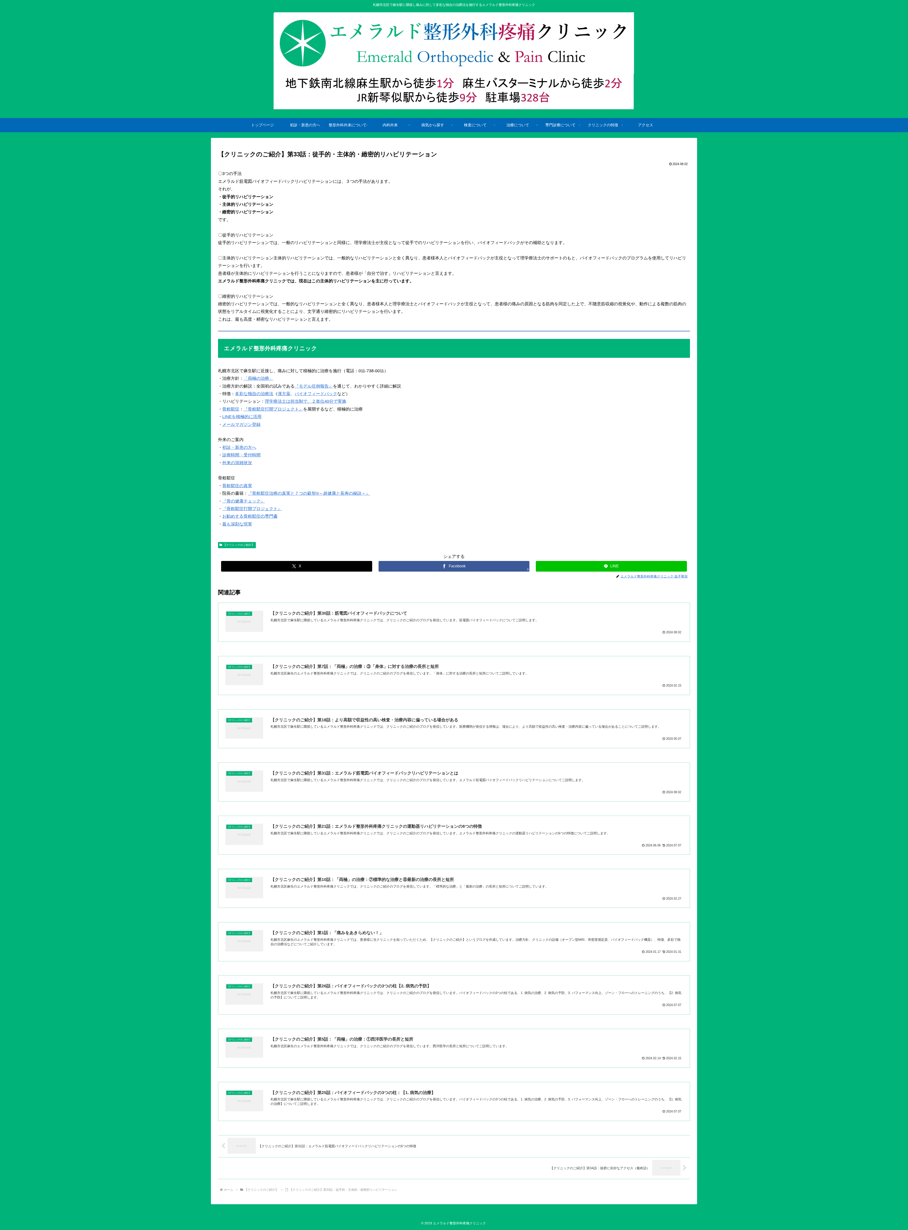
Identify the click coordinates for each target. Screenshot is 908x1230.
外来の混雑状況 (237, 462)
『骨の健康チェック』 (243, 501)
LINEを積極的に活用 (242, 416)
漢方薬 (284, 393)
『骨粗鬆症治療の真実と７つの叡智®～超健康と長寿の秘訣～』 (309, 493)
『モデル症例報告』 (314, 386)
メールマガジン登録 (241, 424)
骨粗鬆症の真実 (237, 485)
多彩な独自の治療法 (254, 393)
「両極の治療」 (258, 378)
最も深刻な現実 (237, 524)
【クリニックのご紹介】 (238, 545)
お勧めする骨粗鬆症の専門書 (250, 516)
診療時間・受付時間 (241, 455)
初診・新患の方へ (239, 447)
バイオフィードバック (316, 393)
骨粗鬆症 (230, 409)
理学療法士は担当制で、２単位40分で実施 (305, 401)
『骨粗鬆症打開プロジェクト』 (273, 409)
